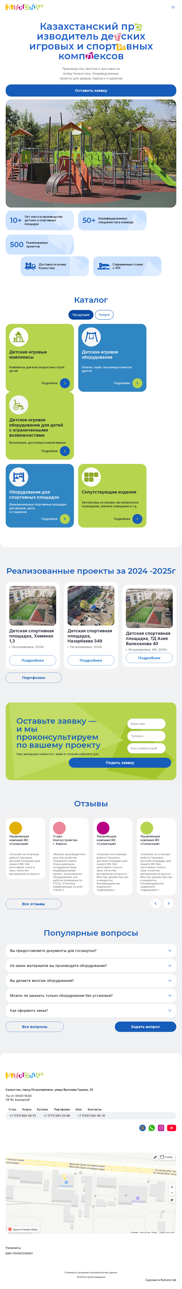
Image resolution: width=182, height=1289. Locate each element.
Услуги (26, 1109)
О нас (12, 1109)
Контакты (94, 1109)
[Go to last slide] (156, 903)
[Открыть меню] (173, 7)
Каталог (42, 1109)
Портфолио (62, 1109)
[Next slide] (168, 903)
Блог (79, 1109)
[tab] (80, 315)
